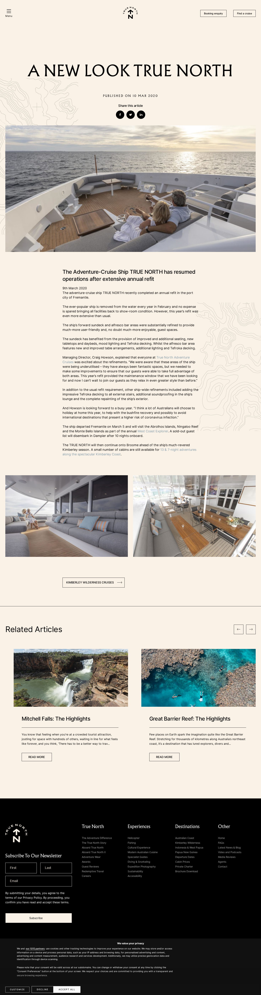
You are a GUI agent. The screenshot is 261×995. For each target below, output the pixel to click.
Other (224, 826)
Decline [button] (42, 989)
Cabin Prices (182, 861)
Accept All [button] (67, 989)
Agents (222, 861)
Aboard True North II (94, 852)
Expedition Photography (142, 866)
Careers (86, 875)
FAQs (221, 842)
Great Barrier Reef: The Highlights (189, 718)
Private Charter (184, 866)
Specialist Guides (138, 856)
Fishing (132, 842)
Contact (222, 866)
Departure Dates (184, 856)
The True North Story (94, 842)
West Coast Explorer (152, 431)
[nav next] (251, 629)
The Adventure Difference (97, 837)
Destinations (187, 826)
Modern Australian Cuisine (143, 852)
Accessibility (135, 875)
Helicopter (134, 837)
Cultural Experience (139, 847)
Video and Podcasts (229, 852)
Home (221, 837)
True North (93, 826)
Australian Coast (184, 837)
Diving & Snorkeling (139, 861)
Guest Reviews (90, 866)
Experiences (139, 826)
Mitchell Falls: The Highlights (56, 718)
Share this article (130, 106)
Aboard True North (93, 847)
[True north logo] (130, 18)
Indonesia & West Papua (189, 847)
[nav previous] (238, 629)
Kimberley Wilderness (187, 842)
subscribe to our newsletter (33, 855)
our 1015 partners (35, 948)
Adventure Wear (91, 856)
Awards (86, 861)
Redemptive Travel (93, 871)
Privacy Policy (32, 897)
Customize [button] (17, 989)
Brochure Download (186, 871)
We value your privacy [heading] (130, 943)
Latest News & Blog (229, 847)
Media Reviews (226, 856)
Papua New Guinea (186, 852)
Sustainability (135, 871)
